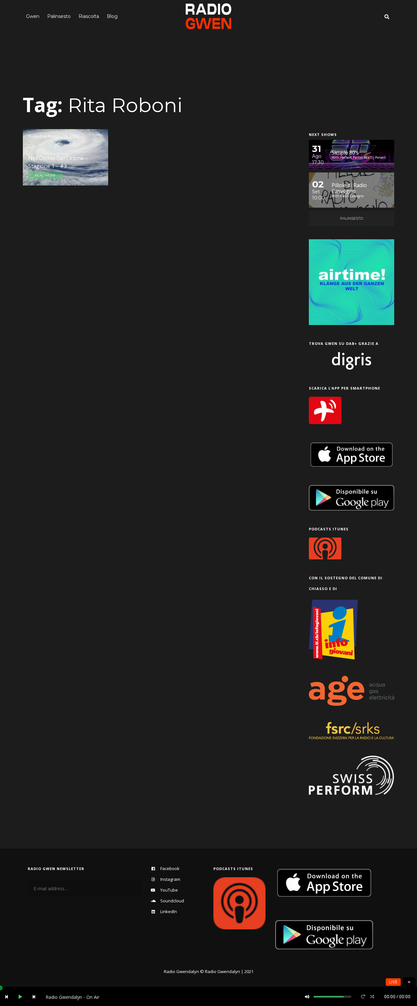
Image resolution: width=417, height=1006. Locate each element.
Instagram (170, 879)
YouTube (169, 890)
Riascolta (89, 16)
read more (45, 175)
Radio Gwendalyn (181, 971)
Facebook (170, 868)
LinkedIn (168, 911)
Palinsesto (59, 16)
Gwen (32, 16)
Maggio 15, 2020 (63, 136)
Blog (112, 16)
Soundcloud (172, 901)
